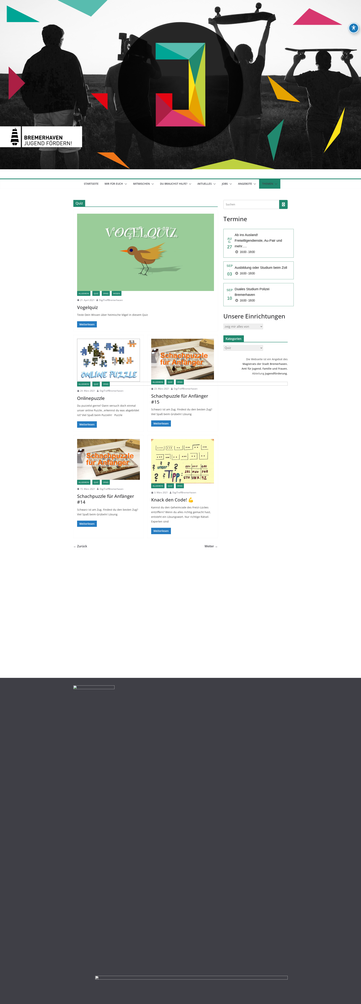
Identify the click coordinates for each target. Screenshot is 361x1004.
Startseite (91, 183)
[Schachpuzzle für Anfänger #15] (182, 359)
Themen (267, 183)
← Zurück (80, 546)
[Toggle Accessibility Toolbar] (353, 28)
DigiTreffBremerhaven (111, 300)
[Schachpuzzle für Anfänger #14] (108, 459)
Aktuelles (204, 183)
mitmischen (141, 183)
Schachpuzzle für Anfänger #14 (105, 499)
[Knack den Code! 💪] (182, 461)
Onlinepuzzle (91, 398)
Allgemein (84, 293)
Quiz (96, 293)
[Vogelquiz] (145, 252)
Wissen (116, 293)
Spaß (105, 293)
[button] (125, 184)
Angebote (245, 183)
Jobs (225, 183)
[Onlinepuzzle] (108, 360)
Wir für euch (114, 183)
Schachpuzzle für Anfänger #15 (179, 399)
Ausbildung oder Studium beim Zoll (261, 268)
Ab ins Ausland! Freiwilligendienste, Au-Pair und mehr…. (258, 240)
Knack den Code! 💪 (172, 500)
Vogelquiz (87, 307)
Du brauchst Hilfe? (173, 183)
